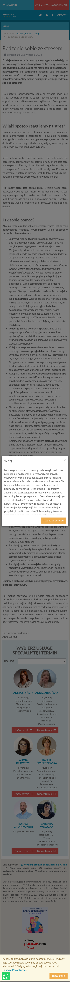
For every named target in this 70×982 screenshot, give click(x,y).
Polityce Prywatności (14, 969)
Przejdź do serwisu (53, 520)
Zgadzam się (58, 975)
